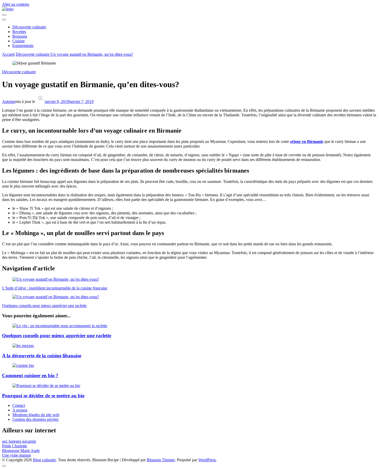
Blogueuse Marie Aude (21, 450)
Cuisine (18, 41)
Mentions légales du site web (35, 415)
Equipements (23, 45)
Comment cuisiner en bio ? (30, 375)
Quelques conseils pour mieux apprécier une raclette (56, 335)
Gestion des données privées (35, 419)
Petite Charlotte (14, 446)
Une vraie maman (16, 455)
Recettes (19, 31)
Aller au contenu (15, 4)
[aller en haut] (4, 466)
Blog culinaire (44, 460)
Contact (18, 405)
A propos (19, 410)
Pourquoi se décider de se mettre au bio (43, 395)
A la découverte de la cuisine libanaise (41, 355)
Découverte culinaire (29, 27)
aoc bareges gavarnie (19, 441)
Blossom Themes (161, 460)
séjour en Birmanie (306, 141)
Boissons (19, 36)
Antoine (8, 101)
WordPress (207, 460)
